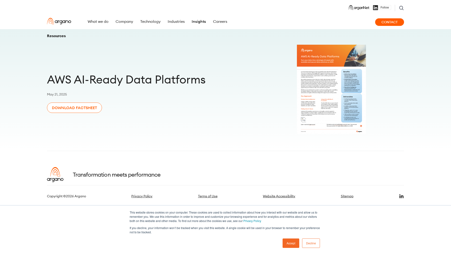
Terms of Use (208, 196)
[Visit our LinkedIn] (401, 196)
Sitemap (347, 196)
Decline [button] (311, 243)
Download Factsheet (74, 107)
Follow (385, 7)
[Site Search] (401, 8)
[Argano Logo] (59, 21)
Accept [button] (291, 243)
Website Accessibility (279, 196)
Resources (56, 35)
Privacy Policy (252, 221)
